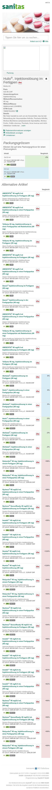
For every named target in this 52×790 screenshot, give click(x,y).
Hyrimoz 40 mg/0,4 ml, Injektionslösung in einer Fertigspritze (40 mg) (18, 492)
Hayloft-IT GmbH (43, 778)
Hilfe (46, 41)
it (49, 2)
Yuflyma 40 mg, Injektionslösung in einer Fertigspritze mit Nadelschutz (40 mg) (18, 226)
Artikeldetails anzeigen (14, 133)
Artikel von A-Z (35, 41)
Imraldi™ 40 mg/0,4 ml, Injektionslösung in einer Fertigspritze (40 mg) (18, 537)
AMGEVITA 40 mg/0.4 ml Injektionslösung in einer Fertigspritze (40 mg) (18, 209)
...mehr (23, 126)
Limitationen (10, 135)
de (46, 2)
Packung (10, 73)
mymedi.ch (28, 775)
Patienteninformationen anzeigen (18, 130)
